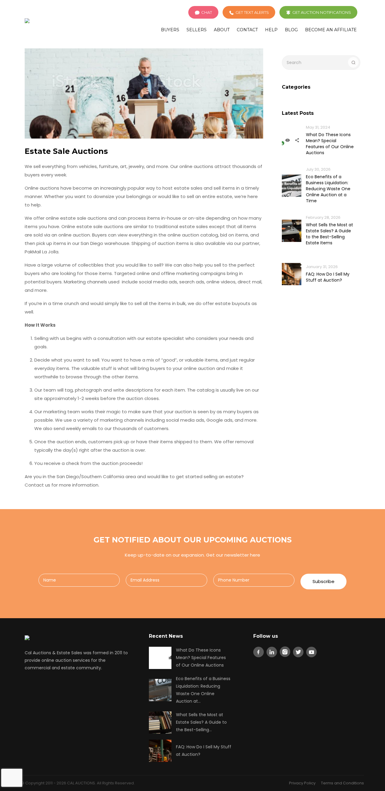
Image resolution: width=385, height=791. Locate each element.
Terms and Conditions (342, 783)
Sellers (196, 29)
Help (271, 29)
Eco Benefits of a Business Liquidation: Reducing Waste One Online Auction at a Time (328, 189)
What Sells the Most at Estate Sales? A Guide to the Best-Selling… (201, 722)
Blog (291, 29)
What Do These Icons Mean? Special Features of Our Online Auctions (330, 144)
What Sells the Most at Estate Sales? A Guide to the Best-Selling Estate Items (329, 234)
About (221, 29)
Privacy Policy (302, 783)
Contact (247, 29)
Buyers (170, 29)
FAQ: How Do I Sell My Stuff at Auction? (328, 277)
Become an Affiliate (331, 29)
